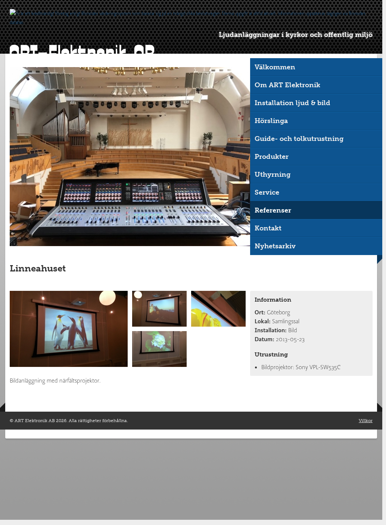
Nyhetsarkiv (275, 246)
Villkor (366, 420)
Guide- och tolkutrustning (299, 139)
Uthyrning (272, 174)
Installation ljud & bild (292, 103)
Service (267, 192)
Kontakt (268, 228)
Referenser (273, 210)
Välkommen (275, 67)
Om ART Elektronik (287, 85)
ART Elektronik (82, 54)
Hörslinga (271, 121)
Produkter (272, 157)
